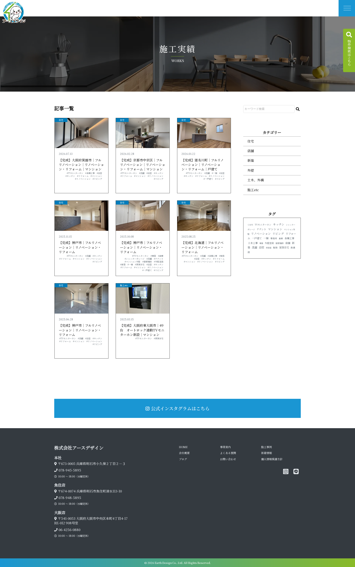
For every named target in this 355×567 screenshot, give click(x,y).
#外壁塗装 (158, 261)
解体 (275, 247)
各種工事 (289, 238)
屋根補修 (279, 243)
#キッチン (70, 175)
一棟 (266, 238)
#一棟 (214, 173)
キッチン (278, 224)
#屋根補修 (147, 261)
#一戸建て (208, 178)
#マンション (96, 175)
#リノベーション (83, 178)
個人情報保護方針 (271, 459)
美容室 (268, 247)
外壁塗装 (269, 243)
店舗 (250, 150)
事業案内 (225, 447)
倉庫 (281, 238)
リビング (278, 233)
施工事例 (266, 447)
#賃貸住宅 (139, 264)
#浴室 (99, 173)
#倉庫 (160, 255)
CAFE (250, 224)
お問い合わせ (228, 459)
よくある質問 (228, 453)
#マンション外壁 (132, 261)
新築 (250, 160)
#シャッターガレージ (134, 258)
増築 (261, 243)
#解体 (222, 255)
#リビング (97, 178)
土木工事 (253, 243)
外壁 (250, 170)
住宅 (61, 120)
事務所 (273, 238)
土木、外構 (255, 180)
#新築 (123, 264)
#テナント (158, 258)
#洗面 (141, 173)
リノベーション (261, 233)
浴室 (261, 247)
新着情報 (266, 453)
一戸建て (257, 238)
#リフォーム (83, 175)
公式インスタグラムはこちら (180, 408)
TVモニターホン (263, 224)
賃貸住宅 (284, 247)
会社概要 (184, 453)
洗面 (254, 247)
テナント (261, 229)
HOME (183, 447)
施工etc (124, 285)
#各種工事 (90, 173)
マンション (275, 229)
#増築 (153, 255)
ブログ (183, 459)
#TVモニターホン (75, 173)
